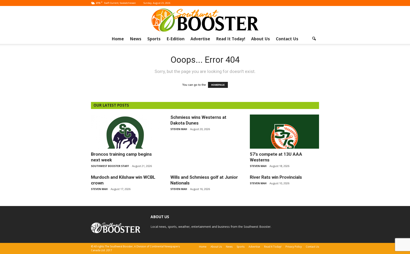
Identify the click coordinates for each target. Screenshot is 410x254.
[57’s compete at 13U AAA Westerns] (284, 132)
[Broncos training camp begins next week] (125, 132)
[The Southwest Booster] (205, 20)
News (135, 39)
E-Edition (175, 39)
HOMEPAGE (218, 85)
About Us (260, 39)
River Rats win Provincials (276, 177)
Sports (154, 39)
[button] (314, 39)
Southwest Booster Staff (110, 166)
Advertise (200, 39)
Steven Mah (178, 129)
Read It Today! (230, 39)
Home (118, 39)
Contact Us (287, 39)
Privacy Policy (294, 246)
